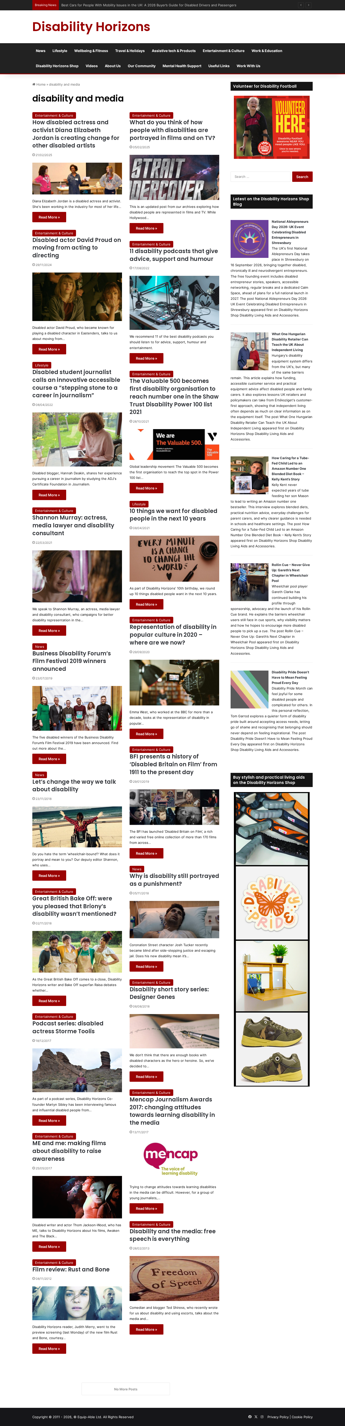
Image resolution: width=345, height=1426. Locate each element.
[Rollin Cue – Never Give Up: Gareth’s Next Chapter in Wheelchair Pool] (249, 600)
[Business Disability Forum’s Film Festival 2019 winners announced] (77, 708)
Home (40, 84)
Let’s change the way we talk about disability (74, 786)
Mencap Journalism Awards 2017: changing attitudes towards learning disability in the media (172, 1111)
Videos (92, 66)
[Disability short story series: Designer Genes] (174, 1031)
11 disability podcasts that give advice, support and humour (174, 255)
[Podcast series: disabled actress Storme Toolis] (77, 1070)
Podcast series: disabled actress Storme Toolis (68, 1027)
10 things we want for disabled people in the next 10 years (173, 515)
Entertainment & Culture (223, 50)
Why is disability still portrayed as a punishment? (174, 880)
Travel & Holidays (130, 50)
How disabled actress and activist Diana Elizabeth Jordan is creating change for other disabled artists (75, 134)
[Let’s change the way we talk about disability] (77, 826)
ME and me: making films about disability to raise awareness (69, 1151)
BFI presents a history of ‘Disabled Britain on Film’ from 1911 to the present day (173, 764)
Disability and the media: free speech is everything (173, 1235)
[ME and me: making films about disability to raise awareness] (77, 1197)
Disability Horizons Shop (57, 66)
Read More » (49, 217)
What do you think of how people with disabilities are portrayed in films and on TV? (172, 130)
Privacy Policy (278, 1417)
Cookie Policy (302, 1417)
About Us (113, 66)
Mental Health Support (182, 66)
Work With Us (248, 66)
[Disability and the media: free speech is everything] (174, 1278)
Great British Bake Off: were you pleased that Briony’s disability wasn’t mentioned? (74, 906)
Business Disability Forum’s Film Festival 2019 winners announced (71, 661)
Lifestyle (60, 50)
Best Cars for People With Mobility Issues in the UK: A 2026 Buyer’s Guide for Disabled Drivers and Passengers (145, 5)
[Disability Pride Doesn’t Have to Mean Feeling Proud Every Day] (249, 707)
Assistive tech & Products (174, 50)
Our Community (142, 66)
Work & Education (267, 50)
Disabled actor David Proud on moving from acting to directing (76, 248)
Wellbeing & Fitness (91, 50)
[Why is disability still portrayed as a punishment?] (174, 919)
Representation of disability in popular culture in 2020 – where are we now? (173, 635)
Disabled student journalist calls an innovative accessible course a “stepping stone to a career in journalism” (76, 383)
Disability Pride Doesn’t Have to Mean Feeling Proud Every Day (290, 677)
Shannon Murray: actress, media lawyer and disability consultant (73, 525)
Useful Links (219, 66)
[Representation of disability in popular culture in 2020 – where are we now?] (174, 683)
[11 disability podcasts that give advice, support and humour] (174, 303)
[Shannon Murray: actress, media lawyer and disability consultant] (77, 576)
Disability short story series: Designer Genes (169, 993)
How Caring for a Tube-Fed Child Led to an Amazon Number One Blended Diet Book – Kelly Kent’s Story (290, 468)
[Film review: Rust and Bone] (77, 1303)
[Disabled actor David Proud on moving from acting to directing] (77, 297)
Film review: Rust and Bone (71, 1269)
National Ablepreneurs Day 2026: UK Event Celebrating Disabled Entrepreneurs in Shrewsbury (290, 232)
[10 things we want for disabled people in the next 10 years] (174, 558)
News (40, 50)
